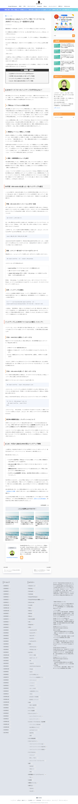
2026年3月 (7, 596)
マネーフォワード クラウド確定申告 (38, 746)
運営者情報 (38, 800)
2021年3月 (7, 663)
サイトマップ (55, 800)
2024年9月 (7, 630)
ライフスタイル (33, 752)
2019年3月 (7, 716)
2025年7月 (7, 619)
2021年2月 (7, 666)
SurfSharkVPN (34, 641)
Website (21, 559)
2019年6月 (7, 707)
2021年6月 (7, 660)
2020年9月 (7, 671)
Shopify (32, 669)
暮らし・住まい (34, 757)
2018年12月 (7, 721)
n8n (48, 505)
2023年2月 (7, 652)
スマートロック (34, 680)
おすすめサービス (34, 730)
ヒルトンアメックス (35, 718)
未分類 (31, 780)
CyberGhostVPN (34, 630)
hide (31, 70)
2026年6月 (7, 588)
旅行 (30, 763)
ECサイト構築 (33, 655)
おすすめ (31, 652)
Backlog (31, 588)
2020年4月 (7, 685)
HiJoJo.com (67, 6)
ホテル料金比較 (33, 738)
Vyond (32, 671)
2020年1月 (7, 693)
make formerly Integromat (36, 666)
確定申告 (32, 732)
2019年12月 (7, 696)
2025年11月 (7, 607)
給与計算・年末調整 (35, 696)
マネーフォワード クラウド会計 (37, 743)
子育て (32, 694)
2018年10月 (7, 727)
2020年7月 (7, 677)
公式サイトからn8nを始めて (40, 498)
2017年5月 (7, 732)
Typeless (32, 788)
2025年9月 (7, 613)
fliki (31, 660)
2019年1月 (7, 718)
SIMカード (33, 768)
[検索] (73, 35)
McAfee (31, 613)
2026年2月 (7, 599)
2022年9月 (7, 657)
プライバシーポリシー (46, 800)
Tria (31, 777)
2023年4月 (7, 646)
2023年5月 (7, 643)
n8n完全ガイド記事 (10, 491)
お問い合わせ (57, 107)
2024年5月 (7, 635)
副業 (31, 735)
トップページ (13, 800)
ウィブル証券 (32, 710)
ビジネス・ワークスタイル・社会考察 (38, 721)
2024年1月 (7, 638)
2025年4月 (7, 627)
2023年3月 (7, 649)
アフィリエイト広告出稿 (36, 724)
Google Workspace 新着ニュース (37, 599)
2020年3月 (7, 688)
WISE (20, 6)
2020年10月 (7, 668)
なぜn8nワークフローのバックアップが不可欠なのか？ (22, 73)
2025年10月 (7, 610)
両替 (31, 771)
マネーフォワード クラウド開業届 (38, 749)
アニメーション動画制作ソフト (37, 677)
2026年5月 (7, 591)
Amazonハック (33, 585)
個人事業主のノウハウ (35, 727)
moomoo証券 (33, 619)
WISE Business (34, 646)
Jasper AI (32, 663)
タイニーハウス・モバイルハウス (38, 760)
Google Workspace (12, 6)
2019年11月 (7, 699)
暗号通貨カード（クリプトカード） (37, 774)
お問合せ (19, 800)
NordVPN (33, 638)
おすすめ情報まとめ (35, 674)
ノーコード (33, 682)
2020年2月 (7, 691)
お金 (30, 702)
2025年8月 (7, 616)
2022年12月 (7, 655)
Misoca (31, 616)
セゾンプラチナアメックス (36, 716)
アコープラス (32, 707)
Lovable (31, 605)
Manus (45, 6)
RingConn (32, 624)
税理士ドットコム (33, 782)
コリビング (33, 755)
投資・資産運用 (34, 705)
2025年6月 (7, 621)
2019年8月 (7, 704)
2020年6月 (7, 680)
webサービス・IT (34, 657)
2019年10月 (7, 702)
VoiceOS (32, 791)
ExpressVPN (33, 632)
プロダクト (33, 685)
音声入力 (60, 6)
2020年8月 (7, 674)
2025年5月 (7, 624)
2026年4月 (7, 594)
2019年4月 (7, 713)
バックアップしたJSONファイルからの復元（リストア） (22, 78)
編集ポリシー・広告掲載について (28, 800)
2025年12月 (7, 605)
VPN (24, 6)
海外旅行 (32, 766)
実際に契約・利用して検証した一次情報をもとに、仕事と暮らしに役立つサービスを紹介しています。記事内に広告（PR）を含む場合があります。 (39, 9)
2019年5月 (7, 710)
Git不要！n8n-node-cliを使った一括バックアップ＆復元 (22, 76)
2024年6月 (7, 632)
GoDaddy (31, 594)
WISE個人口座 (34, 649)
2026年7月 (7, 585)
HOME (40, 797)
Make (31, 607)
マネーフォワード (31, 6)
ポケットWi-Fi (33, 688)
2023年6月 (7, 641)
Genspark (39, 6)
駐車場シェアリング (35, 699)
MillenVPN (33, 635)
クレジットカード (52, 6)
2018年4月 (7, 729)
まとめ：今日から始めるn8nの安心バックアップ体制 (21, 80)
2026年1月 (7, 602)
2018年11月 (7, 724)
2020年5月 (7, 682)
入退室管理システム (35, 691)
